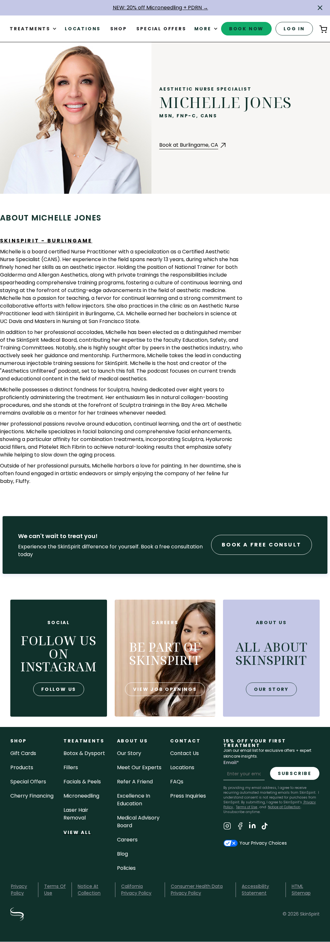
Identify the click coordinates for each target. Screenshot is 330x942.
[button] (320, 8)
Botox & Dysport (84, 753)
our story (271, 689)
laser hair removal (75, 813)
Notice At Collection (89, 889)
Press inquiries (188, 796)
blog (122, 854)
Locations (83, 28)
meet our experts (139, 767)
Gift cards (23, 753)
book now (246, 28)
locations (182, 767)
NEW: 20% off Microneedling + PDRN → (160, 7)
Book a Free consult (261, 544)
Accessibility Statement (255, 889)
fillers (70, 767)
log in (294, 28)
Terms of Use (246, 807)
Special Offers (28, 781)
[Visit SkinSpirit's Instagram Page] (227, 827)
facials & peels (82, 781)
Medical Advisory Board (138, 821)
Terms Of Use (55, 889)
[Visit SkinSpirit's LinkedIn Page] (252, 827)
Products (21, 767)
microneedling (81, 796)
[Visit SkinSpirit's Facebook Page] (240, 827)
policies (126, 868)
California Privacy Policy (136, 889)
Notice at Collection (284, 807)
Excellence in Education (133, 799)
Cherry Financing (31, 796)
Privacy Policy (19, 889)
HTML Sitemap (301, 889)
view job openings (165, 689)
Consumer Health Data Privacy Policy (197, 889)
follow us (58, 689)
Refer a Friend (135, 781)
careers (127, 839)
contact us (184, 753)
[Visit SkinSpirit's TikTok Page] (264, 827)
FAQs (176, 781)
